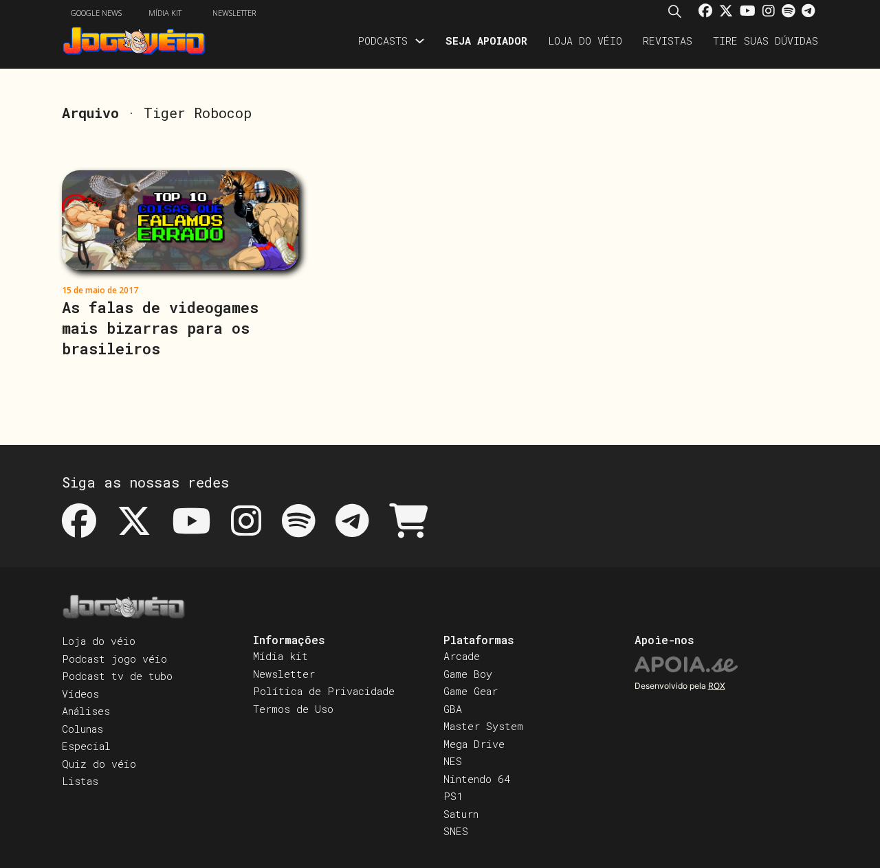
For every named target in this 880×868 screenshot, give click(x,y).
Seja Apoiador (486, 40)
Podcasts (383, 40)
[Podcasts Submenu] (420, 41)
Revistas (667, 40)
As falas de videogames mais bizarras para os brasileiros (160, 327)
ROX (716, 686)
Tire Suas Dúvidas (765, 40)
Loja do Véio (585, 40)
